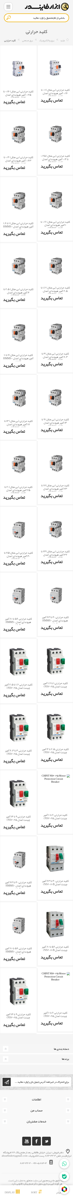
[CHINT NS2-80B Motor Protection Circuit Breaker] (55, 858)
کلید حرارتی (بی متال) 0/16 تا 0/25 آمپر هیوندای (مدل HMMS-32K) (18, 95)
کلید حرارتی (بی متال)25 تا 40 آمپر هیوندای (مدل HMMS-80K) (18, 556)
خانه (63, 40)
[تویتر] (46, 1141)
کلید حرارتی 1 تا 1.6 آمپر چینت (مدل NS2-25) (55, 684)
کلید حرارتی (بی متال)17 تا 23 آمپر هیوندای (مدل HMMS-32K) (55, 489)
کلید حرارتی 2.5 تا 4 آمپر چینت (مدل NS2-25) (55, 750)
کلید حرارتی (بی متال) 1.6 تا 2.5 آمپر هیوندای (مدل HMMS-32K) (55, 291)
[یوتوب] (26, 1141)
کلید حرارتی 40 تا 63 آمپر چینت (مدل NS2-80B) (55, 882)
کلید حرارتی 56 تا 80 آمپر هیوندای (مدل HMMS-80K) (18, 622)
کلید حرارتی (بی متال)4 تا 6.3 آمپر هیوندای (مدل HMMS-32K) (55, 357)
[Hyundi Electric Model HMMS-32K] (55, 67)
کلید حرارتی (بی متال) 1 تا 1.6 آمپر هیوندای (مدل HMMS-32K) (18, 226)
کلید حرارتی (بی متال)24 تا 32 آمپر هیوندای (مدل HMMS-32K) (55, 555)
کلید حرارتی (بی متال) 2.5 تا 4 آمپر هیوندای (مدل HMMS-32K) (18, 292)
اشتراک (7, 1082)
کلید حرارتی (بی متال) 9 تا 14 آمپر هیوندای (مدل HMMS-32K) (55, 423)
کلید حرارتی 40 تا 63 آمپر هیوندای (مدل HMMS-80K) (55, 620)
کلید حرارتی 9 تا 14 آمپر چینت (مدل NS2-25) (18, 818)
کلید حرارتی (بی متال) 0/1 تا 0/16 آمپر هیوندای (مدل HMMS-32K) (55, 93)
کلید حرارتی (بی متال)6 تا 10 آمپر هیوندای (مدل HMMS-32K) (18, 358)
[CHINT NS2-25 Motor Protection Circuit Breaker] (55, 661)
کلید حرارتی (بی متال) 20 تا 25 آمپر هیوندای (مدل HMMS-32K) (18, 490)
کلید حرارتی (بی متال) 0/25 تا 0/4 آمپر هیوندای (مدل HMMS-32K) (55, 159)
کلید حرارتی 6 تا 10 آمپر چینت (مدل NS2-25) (55, 816)
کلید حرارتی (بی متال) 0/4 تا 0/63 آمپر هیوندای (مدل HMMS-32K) (18, 160)
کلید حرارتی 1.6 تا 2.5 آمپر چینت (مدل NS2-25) (18, 686)
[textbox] (36, 17)
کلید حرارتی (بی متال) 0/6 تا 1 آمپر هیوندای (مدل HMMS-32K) (55, 225)
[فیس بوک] (36, 1141)
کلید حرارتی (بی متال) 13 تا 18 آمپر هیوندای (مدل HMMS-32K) (18, 424)
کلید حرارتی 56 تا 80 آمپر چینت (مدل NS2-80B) (55, 948)
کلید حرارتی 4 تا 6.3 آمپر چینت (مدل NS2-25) (18, 752)
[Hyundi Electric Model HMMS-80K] (18, 530)
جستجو (8, 17)
